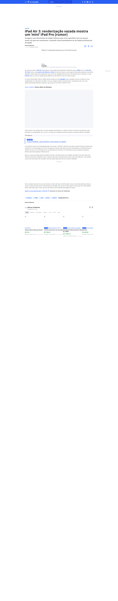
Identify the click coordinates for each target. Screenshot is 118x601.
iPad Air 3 (39, 70)
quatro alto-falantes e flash (46, 72)
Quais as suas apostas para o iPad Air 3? (37, 191)
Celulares (45, 212)
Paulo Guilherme (29, 45)
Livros (50, 212)
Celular (27, 28)
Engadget (44, 66)
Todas (27, 212)
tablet (78, 70)
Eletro (54, 212)
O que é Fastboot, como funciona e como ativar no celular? (46, 142)
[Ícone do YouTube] (87, 2)
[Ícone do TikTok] (90, 2)
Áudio (58, 212)
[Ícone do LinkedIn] (92, 2)
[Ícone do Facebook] (82, 2)
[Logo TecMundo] (33, 2)
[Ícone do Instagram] (85, 2)
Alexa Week (38, 212)
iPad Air (27, 76)
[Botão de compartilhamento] (85, 46)
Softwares (32, 212)
